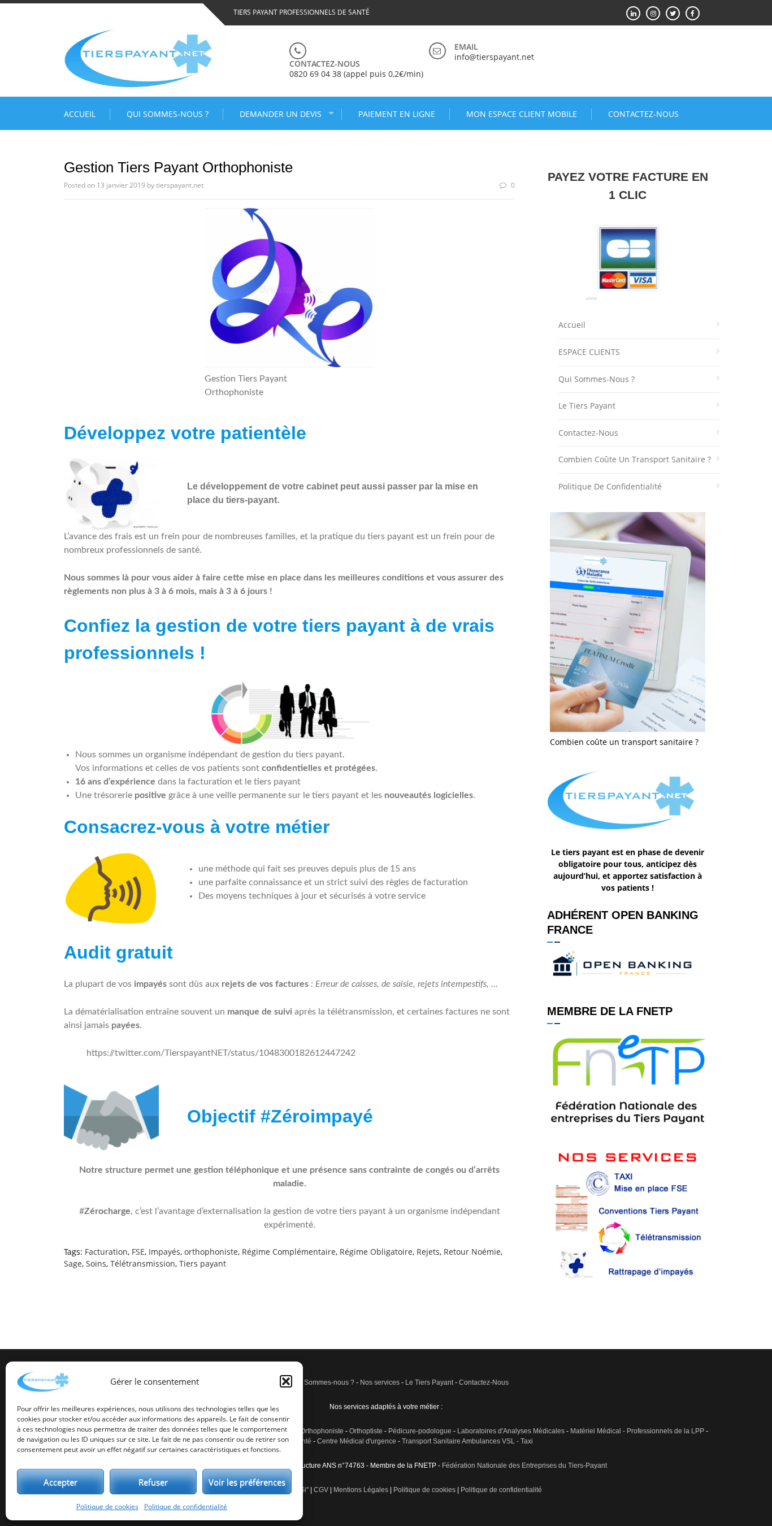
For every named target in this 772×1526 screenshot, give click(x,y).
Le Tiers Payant (586, 405)
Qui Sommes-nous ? (323, 1382)
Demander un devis (281, 114)
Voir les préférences (247, 1482)
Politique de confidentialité (185, 1506)
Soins (96, 1263)
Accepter (60, 1482)
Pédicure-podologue (420, 1431)
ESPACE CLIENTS (589, 351)
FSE (138, 1251)
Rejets (428, 1251)
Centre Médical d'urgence (356, 1441)
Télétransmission (142, 1263)
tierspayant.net (179, 185)
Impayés (164, 1251)
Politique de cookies (107, 1506)
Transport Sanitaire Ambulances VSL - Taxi (467, 1441)
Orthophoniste (322, 1431)
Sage (73, 1263)
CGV (321, 1490)
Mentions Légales (360, 1490)
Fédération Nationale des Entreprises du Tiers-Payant (524, 1465)
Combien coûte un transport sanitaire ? (634, 459)
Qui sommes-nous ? (168, 114)
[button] (286, 1381)
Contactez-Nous (484, 1382)
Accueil (80, 114)
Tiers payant (202, 1263)
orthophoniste (211, 1251)
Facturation (106, 1251)
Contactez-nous (643, 114)
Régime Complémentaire (289, 1251)
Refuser (153, 1482)
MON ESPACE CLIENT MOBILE (521, 114)
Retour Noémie (472, 1251)
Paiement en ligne (396, 114)
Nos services (380, 1382)
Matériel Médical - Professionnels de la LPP (637, 1431)
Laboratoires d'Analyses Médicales (511, 1431)
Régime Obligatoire (376, 1251)
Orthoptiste (366, 1431)
